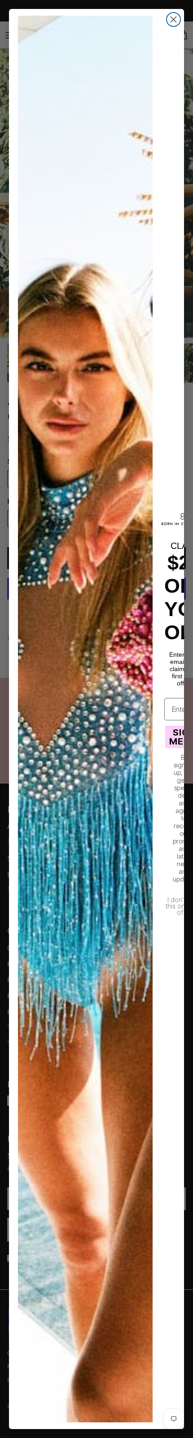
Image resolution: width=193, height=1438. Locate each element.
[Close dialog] (173, 19)
